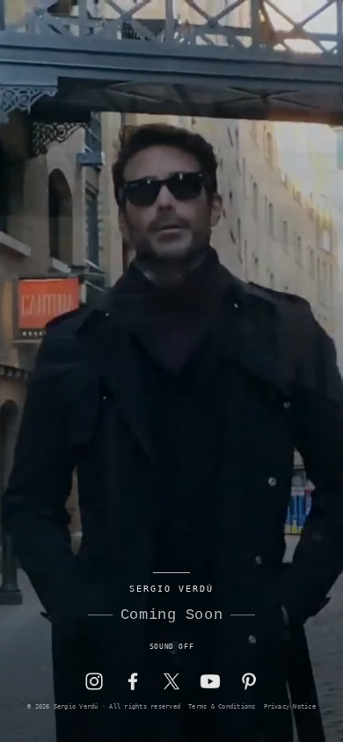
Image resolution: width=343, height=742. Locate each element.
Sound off (172, 647)
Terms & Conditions (221, 706)
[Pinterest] (249, 681)
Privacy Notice (290, 706)
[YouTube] (210, 681)
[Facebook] (132, 681)
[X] (171, 681)
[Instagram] (94, 681)
